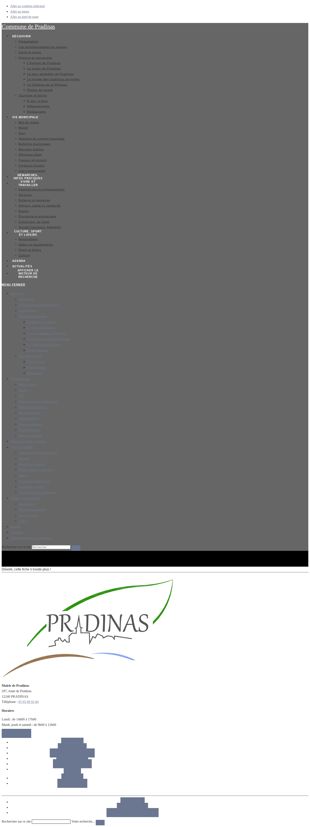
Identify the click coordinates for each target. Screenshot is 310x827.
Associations (27, 504)
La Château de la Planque (44, 344)
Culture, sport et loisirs (25, 498)
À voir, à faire (36, 361)
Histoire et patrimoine (33, 316)
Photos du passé (37, 350)
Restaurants (34, 373)
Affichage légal (29, 418)
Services (24, 458)
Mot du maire (27, 384)
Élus (21, 395)
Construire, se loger (31, 486)
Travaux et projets (30, 424)
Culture (23, 521)
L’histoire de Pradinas (41, 322)
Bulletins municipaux (33, 407)
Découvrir (16, 293)
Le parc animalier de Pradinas (46, 333)
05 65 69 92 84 (28, 702)
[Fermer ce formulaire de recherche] (100, 822)
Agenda (15, 526)
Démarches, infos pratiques (28, 441)
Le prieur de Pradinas (41, 327)
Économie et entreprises (34, 481)
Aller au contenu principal (27, 6)
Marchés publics (29, 413)
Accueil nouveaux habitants (37, 492)
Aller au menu (19, 11)
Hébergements (36, 367)
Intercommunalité (30, 435)
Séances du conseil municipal (38, 401)
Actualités (16, 532)
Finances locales (29, 430)
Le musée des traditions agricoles (49, 339)
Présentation (27, 299)
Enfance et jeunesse (31, 464)
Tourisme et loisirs (31, 356)
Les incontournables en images (39, 304)
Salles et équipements (33, 509)
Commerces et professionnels (38, 452)
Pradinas (28, 26)
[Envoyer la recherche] (75, 548)
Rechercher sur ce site (16, 821)
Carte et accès (28, 310)
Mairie (23, 390)
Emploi (23, 475)
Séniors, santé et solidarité (36, 469)
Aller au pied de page (24, 17)
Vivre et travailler (21, 447)
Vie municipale (20, 378)
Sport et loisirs (28, 515)
